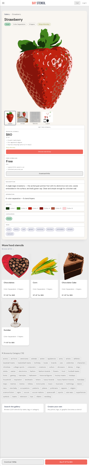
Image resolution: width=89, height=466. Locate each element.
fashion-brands (44, 371)
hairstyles (22, 375)
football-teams (73, 371)
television (23, 397)
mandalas (80, 380)
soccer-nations (38, 392)
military (30, 384)
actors (5, 359)
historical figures (46, 375)
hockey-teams (60, 375)
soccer (26, 392)
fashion (32, 371)
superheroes (81, 392)
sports (60, 392)
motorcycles (40, 384)
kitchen (50, 229)
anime (42, 359)
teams (14, 397)
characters (81, 363)
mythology (70, 384)
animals (34, 359)
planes (44, 388)
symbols (6, 397)
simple (70, 229)
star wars (69, 392)
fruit (8, 229)
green (31, 229)
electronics (23, 371)
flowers (56, 371)
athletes (77, 359)
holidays (72, 375)
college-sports (18, 367)
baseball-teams (9, 363)
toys (31, 397)
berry (16, 229)
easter (13, 371)
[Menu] (3, 3)
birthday (37, 363)
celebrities (70, 363)
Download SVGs (44, 173)
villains (38, 397)
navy (5, 388)
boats (46, 363)
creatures (42, 367)
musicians (59, 384)
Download (10, 462)
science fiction (8, 392)
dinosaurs (61, 367)
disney (70, 367)
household (7, 380)
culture (51, 367)
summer (40, 229)
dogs (78, 367)
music (50, 384)
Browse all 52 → (8, 249)
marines (13, 384)
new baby (13, 388)
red (23, 229)
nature (79, 384)
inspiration (18, 380)
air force (14, 359)
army (61, 359)
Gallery (7, 14)
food (7, 24)
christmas (6, 367)
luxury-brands (49, 380)
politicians (54, 388)
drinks (5, 371)
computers (32, 367)
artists (68, 359)
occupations (24, 388)
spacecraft (51, 392)
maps (5, 384)
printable (60, 229)
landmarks (29, 380)
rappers (64, 388)
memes (22, 384)
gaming (13, 375)
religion (73, 388)
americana (24, 359)
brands (54, 363)
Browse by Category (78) (14, 353)
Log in (84, 3)
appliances (52, 359)
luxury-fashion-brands (65, 380)
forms (5, 375)
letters (38, 380)
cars (61, 363)
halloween (33, 375)
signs (19, 392)
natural (10, 234)
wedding (47, 397)
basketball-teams (24, 363)
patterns (36, 388)
